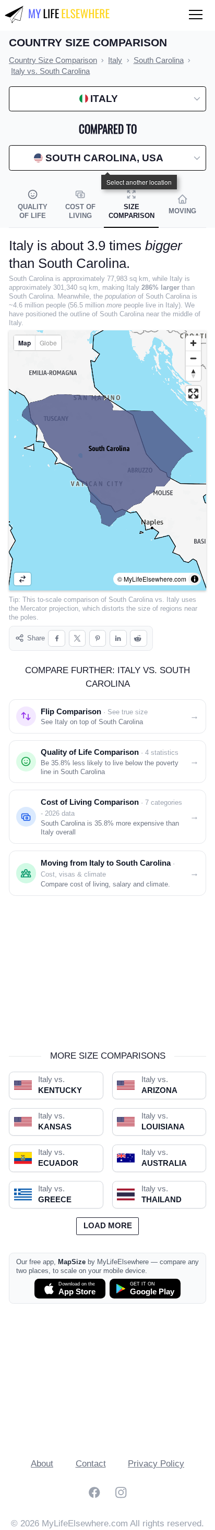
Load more (107, 1226)
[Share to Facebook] (56, 638)
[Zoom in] (193, 343)
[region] (107, 460)
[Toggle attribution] (194, 579)
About (42, 1464)
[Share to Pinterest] (97, 638)
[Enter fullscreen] (193, 393)
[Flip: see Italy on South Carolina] (22, 579)
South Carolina (131, 599)
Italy (173, 599)
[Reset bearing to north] (193, 373)
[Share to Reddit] (138, 638)
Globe (48, 342)
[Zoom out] (193, 358)
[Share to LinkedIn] (118, 638)
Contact (91, 1464)
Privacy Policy (156, 1464)
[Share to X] (77, 638)
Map (24, 343)
